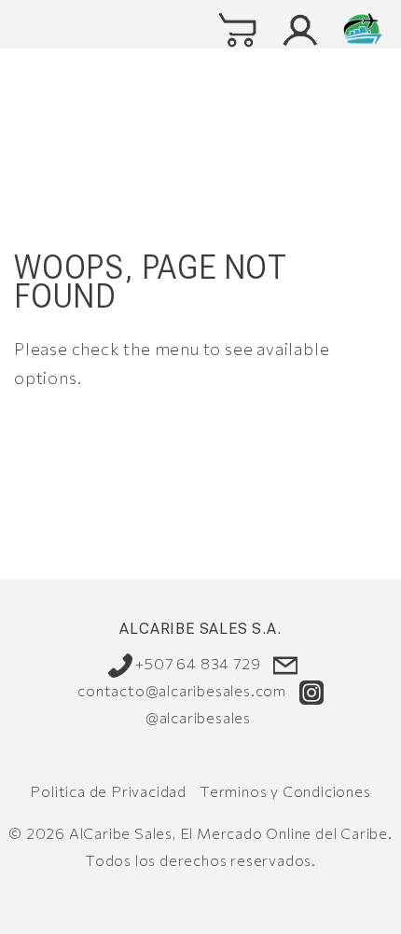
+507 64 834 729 (196, 663)
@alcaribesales (198, 717)
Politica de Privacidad (108, 791)
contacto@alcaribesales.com (181, 690)
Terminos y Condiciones (285, 791)
